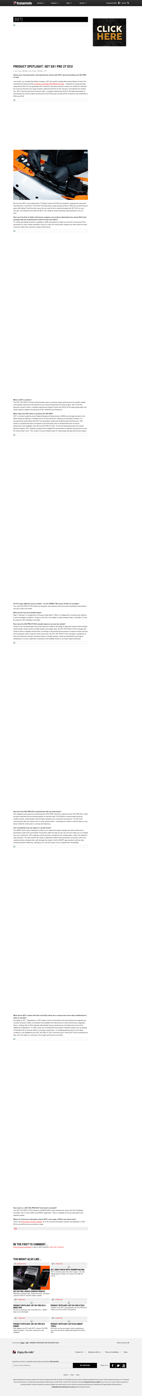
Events (82, 3)
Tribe (72, 1375)
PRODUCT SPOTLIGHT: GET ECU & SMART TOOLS (67, 1325)
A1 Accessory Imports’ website (31, 1222)
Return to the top (122, 1343)
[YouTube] (124, 1366)
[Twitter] (118, 1366)
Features (54, 3)
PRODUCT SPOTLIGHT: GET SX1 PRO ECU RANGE (29, 1325)
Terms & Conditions (112, 1352)
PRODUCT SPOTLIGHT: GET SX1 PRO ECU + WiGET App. (29, 1306)
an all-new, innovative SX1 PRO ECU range (49, 84)
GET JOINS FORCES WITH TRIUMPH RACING (67, 1269)
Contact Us (79, 1352)
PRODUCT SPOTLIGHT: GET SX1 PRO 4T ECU (67, 1305)
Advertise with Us (94, 1352)
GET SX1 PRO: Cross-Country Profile (29, 1291)
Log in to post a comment (22, 1247)
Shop (68, 3)
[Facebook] (113, 1366)
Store (126, 1352)
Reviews (40, 3)
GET (15, 1228)
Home (22, 1343)
